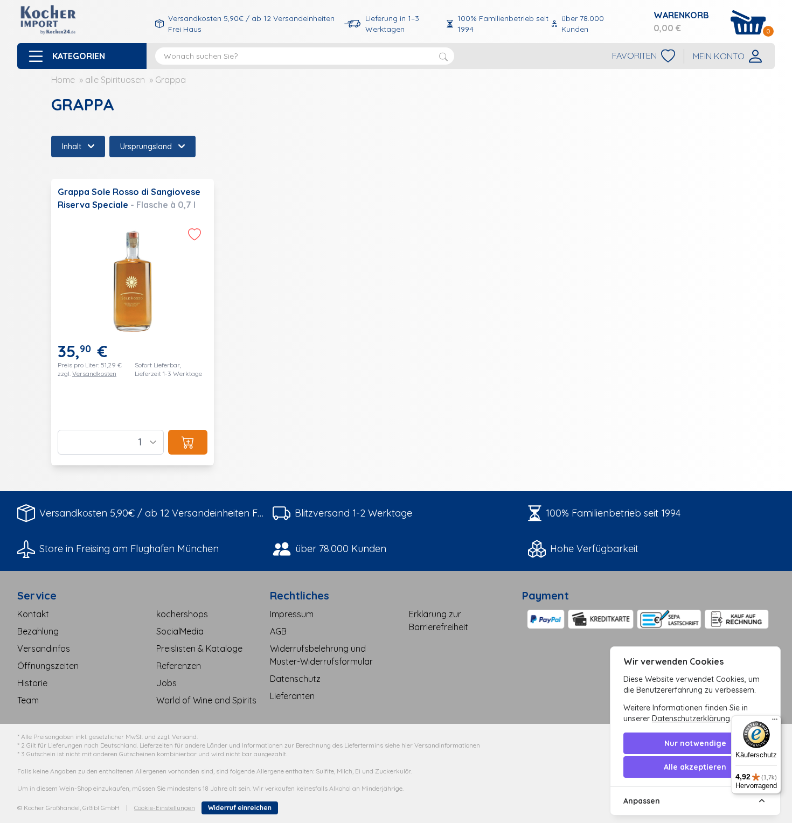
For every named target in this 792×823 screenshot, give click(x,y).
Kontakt (33, 614)
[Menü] (774, 721)
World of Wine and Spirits (206, 700)
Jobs (166, 683)
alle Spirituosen (115, 79)
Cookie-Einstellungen (164, 808)
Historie (32, 683)
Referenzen (178, 665)
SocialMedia (180, 631)
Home (63, 79)
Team (28, 700)
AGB (278, 631)
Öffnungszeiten (48, 665)
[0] (748, 22)
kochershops (182, 614)
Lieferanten (292, 696)
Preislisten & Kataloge (199, 648)
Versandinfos (43, 648)
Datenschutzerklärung (691, 718)
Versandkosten (94, 373)
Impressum (292, 614)
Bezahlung (38, 631)
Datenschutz (295, 678)
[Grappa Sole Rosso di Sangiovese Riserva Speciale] (132, 322)
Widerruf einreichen (240, 808)
